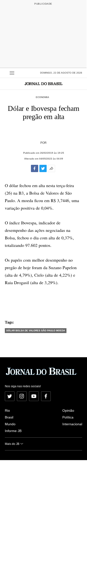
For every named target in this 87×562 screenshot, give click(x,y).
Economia (42, 97)
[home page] (43, 83)
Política (67, 417)
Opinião (68, 410)
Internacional (72, 424)
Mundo (10, 424)
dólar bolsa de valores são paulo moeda (35, 330)
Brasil (9, 417)
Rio (7, 410)
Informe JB (13, 431)
